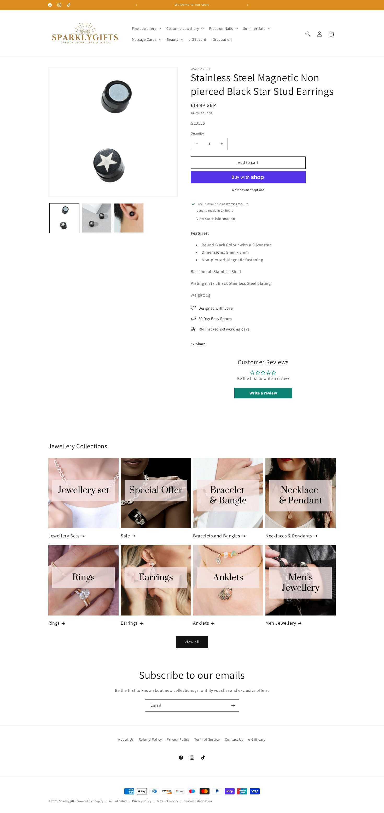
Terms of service (167, 801)
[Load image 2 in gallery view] (96, 218)
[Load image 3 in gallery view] (129, 218)
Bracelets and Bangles (216, 536)
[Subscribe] (233, 705)
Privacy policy (142, 801)
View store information (215, 218)
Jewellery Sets (63, 536)
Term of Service (207, 739)
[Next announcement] (247, 5)
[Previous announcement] (136, 5)
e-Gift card (257, 739)
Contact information (198, 801)
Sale (125, 536)
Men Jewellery (280, 623)
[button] (146, 28)
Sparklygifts (67, 801)
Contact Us (234, 739)
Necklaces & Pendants (288, 536)
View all (192, 641)
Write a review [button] (263, 393)
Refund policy (117, 801)
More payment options (248, 190)
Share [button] (201, 343)
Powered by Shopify (90, 801)
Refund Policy (150, 739)
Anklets (201, 623)
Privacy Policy (178, 739)
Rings (54, 623)
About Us (126, 739)
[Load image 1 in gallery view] (64, 218)
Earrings (129, 623)
